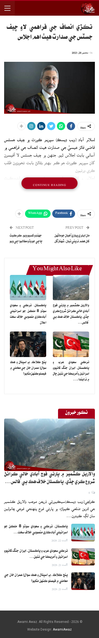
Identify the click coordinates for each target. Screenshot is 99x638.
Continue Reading (49, 183)
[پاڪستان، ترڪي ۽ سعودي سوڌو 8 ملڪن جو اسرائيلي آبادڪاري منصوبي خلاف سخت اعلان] (28, 287)
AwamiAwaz (62, 629)
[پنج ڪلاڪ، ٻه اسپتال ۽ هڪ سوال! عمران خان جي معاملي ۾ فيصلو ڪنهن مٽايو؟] (28, 344)
